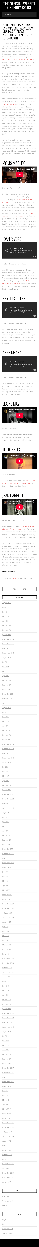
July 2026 (5, 607)
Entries (6, 1224)
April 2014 (5, 1168)
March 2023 (6, 785)
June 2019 (5, 986)
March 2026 (6, 626)
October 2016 (7, 1132)
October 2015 (7, 1155)
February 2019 (7, 1004)
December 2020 (8, 904)
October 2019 (7, 968)
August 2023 (6, 762)
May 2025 (5, 671)
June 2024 (5, 717)
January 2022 (6, 844)
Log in (4, 1220)
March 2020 (6, 945)
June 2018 (5, 1041)
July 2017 (5, 1091)
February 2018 (7, 1059)
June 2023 (5, 771)
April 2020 (5, 940)
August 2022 (6, 813)
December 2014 (8, 1164)
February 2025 (7, 685)
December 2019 (8, 959)
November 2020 (8, 908)
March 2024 (6, 731)
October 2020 (7, 913)
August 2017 (6, 1086)
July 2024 (5, 712)
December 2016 (8, 1123)
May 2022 (5, 826)
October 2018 (7, 1022)
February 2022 (7, 840)
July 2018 (5, 1036)
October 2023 (7, 753)
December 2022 (8, 794)
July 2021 (5, 872)
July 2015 (5, 1159)
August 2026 (6, 603)
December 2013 (8, 1173)
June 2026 (5, 612)
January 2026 (6, 635)
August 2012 (6, 1182)
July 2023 (5, 767)
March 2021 (6, 890)
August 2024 (6, 708)
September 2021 (8, 863)
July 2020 (5, 927)
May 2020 (5, 936)
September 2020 (8, 917)
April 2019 (5, 995)
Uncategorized (7, 1201)
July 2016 (5, 1146)
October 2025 (7, 648)
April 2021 (5, 886)
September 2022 (8, 808)
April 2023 (5, 781)
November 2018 (8, 1018)
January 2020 (6, 954)
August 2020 (6, 922)
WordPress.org (7, 1233)
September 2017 (8, 1082)
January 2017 (6, 1118)
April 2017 (5, 1105)
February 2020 (7, 949)
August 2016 (6, 1141)
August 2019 (6, 977)
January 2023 (6, 790)
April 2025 (5, 676)
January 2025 (6, 689)
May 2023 (5, 776)
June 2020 (5, 931)
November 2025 (8, 644)
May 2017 (5, 1100)
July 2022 (5, 817)
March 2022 (6, 835)
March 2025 (6, 680)
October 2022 (7, 804)
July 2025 (5, 662)
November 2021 (8, 854)
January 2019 (6, 1009)
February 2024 (7, 735)
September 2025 (8, 653)
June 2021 (5, 876)
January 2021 (6, 899)
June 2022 (5, 822)
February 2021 (7, 895)
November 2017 (8, 1073)
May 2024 (5, 721)
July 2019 (5, 981)
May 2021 (5, 881)
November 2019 (8, 963)
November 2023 (8, 749)
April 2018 (5, 1050)
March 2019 (6, 1000)
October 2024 (7, 699)
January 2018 (6, 1063)
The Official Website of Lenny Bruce (19, 5)
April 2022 (5, 831)
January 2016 (6, 1150)
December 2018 (8, 1013)
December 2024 (8, 694)
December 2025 (8, 639)
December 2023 (8, 744)
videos (4, 1205)
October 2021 (7, 858)
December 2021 (8, 849)
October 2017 (7, 1077)
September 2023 (8, 758)
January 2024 (6, 740)
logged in (15, 578)
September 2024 (8, 703)
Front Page (6, 1196)
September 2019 (8, 972)
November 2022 (8, 799)
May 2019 (5, 990)
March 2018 (6, 1054)
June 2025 (5, 667)
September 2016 (8, 1136)
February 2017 (7, 1114)
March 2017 (6, 1109)
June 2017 (5, 1095)
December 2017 (8, 1068)
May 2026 (5, 616)
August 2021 (6, 867)
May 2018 (5, 1045)
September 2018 (8, 1027)
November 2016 (8, 1127)
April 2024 (5, 726)
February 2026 (7, 630)
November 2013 (8, 1178)
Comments (7, 1229)
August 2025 (6, 658)
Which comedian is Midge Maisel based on (17, 59)
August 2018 (6, 1032)
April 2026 (5, 621)
